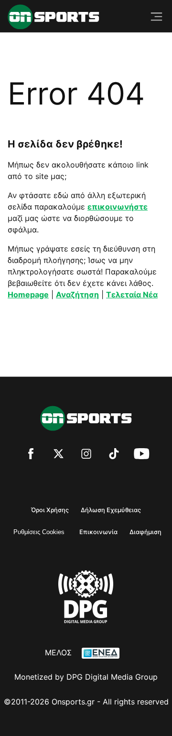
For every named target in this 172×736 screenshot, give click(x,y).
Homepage (28, 294)
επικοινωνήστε (117, 206)
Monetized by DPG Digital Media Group (86, 677)
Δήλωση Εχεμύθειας (111, 510)
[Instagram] (86, 455)
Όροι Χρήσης (50, 510)
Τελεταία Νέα (132, 294)
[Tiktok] (114, 455)
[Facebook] (31, 455)
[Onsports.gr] (53, 17)
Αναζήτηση (77, 294)
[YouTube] (142, 455)
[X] (58, 455)
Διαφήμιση (145, 532)
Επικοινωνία (98, 532)
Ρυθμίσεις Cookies (38, 532)
